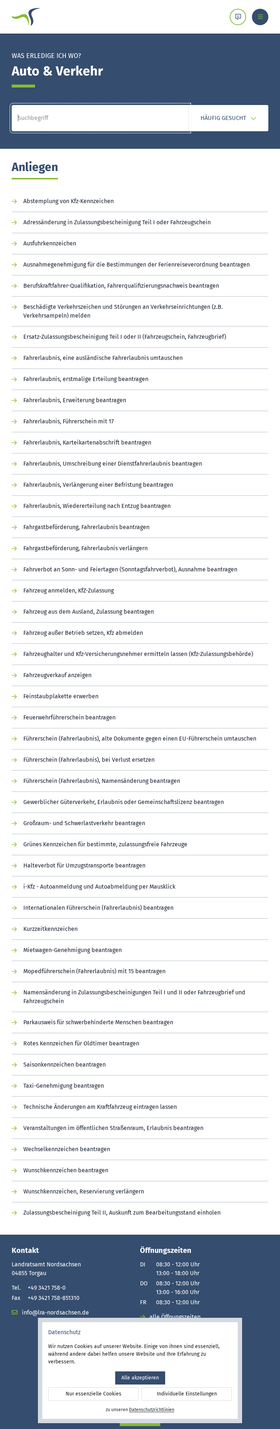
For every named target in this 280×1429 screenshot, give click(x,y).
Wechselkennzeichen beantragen (66, 1149)
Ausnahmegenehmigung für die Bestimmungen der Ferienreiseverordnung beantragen (136, 264)
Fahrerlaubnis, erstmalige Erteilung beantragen (85, 379)
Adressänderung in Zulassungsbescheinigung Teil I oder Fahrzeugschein (117, 222)
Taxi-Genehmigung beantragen (63, 1085)
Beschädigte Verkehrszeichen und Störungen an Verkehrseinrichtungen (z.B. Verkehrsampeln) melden (123, 311)
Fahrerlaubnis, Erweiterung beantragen (74, 400)
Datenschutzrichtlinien (151, 1409)
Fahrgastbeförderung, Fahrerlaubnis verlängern (85, 548)
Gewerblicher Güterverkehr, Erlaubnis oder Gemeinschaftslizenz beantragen (123, 802)
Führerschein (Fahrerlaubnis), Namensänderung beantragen (101, 780)
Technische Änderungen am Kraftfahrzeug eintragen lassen (100, 1106)
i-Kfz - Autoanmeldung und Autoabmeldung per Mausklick (99, 886)
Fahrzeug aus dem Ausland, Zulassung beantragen (88, 611)
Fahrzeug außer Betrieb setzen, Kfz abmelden (83, 632)
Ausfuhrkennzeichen (49, 243)
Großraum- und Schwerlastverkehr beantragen (84, 823)
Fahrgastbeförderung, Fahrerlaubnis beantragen (86, 527)
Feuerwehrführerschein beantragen (69, 717)
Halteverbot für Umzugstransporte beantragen (84, 865)
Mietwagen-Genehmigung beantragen (72, 950)
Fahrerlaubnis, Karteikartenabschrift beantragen (87, 442)
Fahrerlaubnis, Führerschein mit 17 (68, 421)
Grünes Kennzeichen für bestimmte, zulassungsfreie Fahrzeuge (105, 844)
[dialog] (140, 1370)
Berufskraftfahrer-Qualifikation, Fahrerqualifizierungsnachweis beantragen (121, 285)
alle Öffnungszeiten (174, 1316)
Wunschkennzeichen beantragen (65, 1170)
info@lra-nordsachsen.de (54, 1312)
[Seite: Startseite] (26, 17)
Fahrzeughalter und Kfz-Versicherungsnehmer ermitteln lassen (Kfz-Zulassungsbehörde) (138, 654)
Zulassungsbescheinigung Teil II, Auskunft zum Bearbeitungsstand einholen (122, 1212)
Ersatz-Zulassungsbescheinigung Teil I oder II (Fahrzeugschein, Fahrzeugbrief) (124, 336)
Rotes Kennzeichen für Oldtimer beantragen (81, 1043)
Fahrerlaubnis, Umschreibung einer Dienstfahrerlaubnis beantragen (112, 463)
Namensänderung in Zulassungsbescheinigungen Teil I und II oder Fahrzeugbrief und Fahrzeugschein (134, 997)
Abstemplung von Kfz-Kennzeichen (68, 201)
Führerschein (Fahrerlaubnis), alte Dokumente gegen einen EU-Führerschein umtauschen (139, 738)
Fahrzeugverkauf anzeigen (57, 675)
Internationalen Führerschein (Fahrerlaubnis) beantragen (98, 907)
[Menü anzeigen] (260, 17)
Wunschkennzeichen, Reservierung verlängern (83, 1191)
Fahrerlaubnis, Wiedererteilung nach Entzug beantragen (97, 505)
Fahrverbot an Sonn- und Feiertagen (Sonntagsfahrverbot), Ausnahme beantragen (130, 569)
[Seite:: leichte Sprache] (238, 17)
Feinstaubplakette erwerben (60, 696)
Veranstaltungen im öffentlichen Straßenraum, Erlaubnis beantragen (113, 1128)
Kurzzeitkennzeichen (50, 928)
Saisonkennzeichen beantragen (64, 1064)
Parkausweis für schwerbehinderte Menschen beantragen (98, 1022)
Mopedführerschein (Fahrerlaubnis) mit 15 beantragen (94, 971)
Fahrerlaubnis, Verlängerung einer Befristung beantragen (98, 484)
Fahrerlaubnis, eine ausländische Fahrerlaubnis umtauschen (103, 357)
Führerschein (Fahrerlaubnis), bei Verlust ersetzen (89, 759)
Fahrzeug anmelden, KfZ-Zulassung (68, 590)
